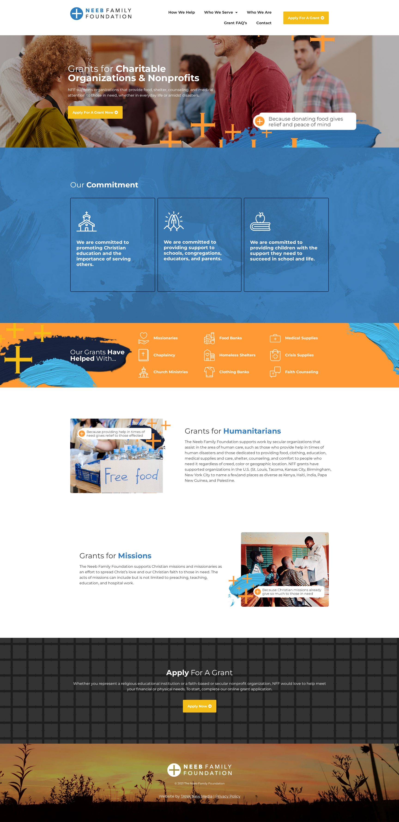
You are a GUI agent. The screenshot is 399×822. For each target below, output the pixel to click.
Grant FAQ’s (235, 23)
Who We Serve (218, 12)
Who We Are (259, 12)
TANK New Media (196, 796)
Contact (264, 23)
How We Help (181, 12)
